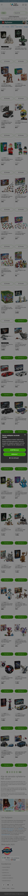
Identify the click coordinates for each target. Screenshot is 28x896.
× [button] (24, 434)
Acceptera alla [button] (14, 450)
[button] (14, 458)
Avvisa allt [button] (14, 454)
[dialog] (14, 448)
